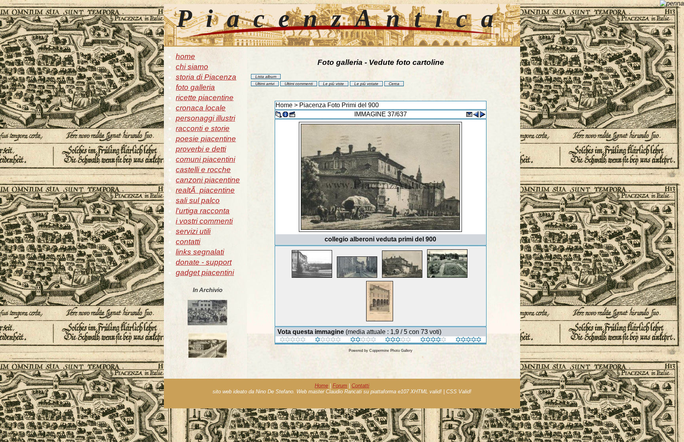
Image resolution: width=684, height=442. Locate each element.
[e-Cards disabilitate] (469, 113)
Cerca (394, 84)
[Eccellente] (433, 340)
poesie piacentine (206, 139)
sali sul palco (198, 200)
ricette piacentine (205, 97)
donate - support (204, 262)
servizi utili (193, 231)
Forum (339, 386)
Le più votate (366, 84)
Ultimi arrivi (264, 84)
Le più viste (333, 84)
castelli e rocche (203, 169)
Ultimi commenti (299, 84)
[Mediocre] (328, 340)
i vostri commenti (204, 221)
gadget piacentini (205, 272)
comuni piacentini (205, 159)
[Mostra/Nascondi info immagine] (285, 113)
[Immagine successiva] (482, 113)
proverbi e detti (201, 149)
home (185, 56)
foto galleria (195, 87)
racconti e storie (203, 128)
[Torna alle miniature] (279, 113)
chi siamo (192, 67)
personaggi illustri (205, 118)
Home (284, 105)
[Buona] (398, 340)
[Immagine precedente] (476, 113)
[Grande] (468, 340)
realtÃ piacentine (205, 190)
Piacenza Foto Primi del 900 (339, 105)
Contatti (360, 386)
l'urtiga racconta (203, 211)
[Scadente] (293, 340)
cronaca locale (201, 108)
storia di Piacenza (206, 77)
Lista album (265, 76)
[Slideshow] (292, 113)
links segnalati (200, 252)
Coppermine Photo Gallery (390, 351)
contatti (188, 241)
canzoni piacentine (208, 180)
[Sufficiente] (363, 340)
